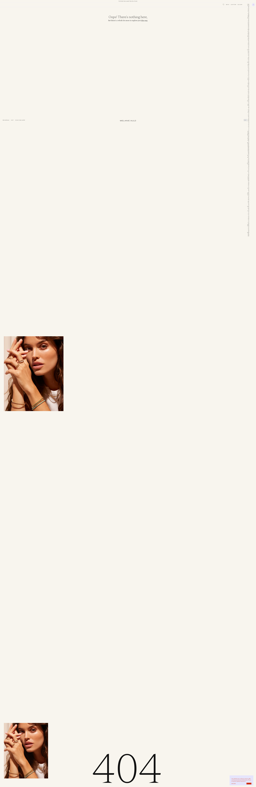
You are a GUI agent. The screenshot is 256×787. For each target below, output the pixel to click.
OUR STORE (233, 4)
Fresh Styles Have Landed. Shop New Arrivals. (128, 1)
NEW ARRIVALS (6, 120)
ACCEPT (248, 783)
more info (233, 783)
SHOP (12, 120)
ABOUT (227, 4)
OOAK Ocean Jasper (20, 120)
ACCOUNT (240, 4)
